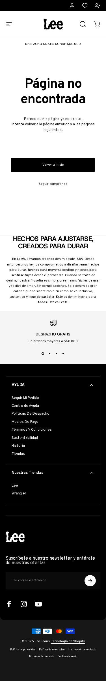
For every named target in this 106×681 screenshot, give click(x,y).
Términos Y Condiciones (32, 430)
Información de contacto (82, 650)
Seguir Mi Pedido (25, 398)
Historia (18, 446)
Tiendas (18, 454)
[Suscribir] (90, 580)
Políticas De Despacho (30, 414)
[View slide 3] (56, 353)
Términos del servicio (41, 656)
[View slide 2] (49, 353)
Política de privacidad (23, 650)
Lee (15, 485)
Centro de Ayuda (25, 406)
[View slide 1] (43, 353)
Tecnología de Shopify (68, 641)
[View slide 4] (63, 353)
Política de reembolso (51, 650)
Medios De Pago (25, 422)
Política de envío (67, 656)
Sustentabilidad (25, 438)
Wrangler (19, 493)
